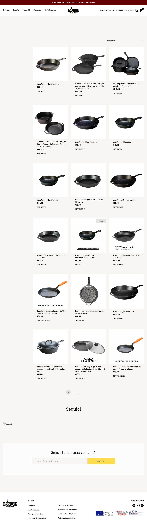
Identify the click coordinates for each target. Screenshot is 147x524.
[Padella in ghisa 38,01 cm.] (126, 291)
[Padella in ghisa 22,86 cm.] (126, 122)
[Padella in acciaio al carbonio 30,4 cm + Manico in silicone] (50, 291)
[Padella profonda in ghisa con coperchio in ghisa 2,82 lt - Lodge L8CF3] (50, 346)
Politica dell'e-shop (35, 514)
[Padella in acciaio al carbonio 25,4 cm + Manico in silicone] (126, 346)
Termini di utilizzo (65, 505)
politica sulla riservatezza (68, 510)
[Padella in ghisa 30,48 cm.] (88, 122)
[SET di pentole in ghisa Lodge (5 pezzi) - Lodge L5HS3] (126, 64)
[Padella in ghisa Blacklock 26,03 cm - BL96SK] (126, 235)
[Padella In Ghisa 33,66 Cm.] (126, 180)
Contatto (31, 506)
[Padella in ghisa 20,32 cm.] (50, 180)
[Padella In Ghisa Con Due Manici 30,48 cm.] (88, 180)
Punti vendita (33, 510)
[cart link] (140, 10)
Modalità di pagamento (37, 518)
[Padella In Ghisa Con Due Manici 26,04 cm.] (50, 235)
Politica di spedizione (66, 518)
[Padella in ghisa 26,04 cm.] (50, 64)
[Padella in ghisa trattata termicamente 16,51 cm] (88, 235)
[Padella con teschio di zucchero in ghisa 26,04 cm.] (88, 291)
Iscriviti (100, 461)
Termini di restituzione (67, 514)
